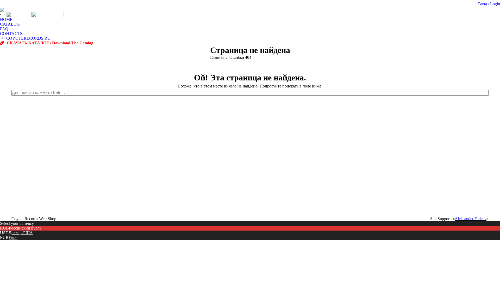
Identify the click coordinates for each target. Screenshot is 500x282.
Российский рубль (25, 228)
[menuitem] (6, 19)
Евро (13, 237)
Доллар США (21, 233)
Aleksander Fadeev (470, 218)
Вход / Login (489, 4)
